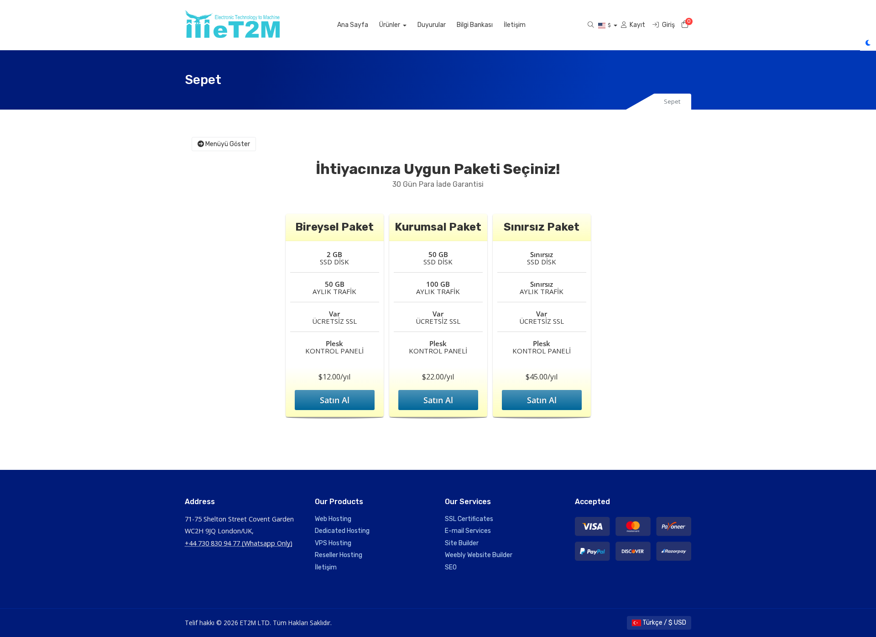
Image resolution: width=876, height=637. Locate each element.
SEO (451, 567)
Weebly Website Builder (478, 555)
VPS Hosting (333, 543)
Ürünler (390, 25)
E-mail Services (468, 531)
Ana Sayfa (352, 25)
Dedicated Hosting (342, 531)
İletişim (515, 25)
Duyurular (431, 25)
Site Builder (462, 543)
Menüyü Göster (227, 144)
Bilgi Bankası (475, 25)
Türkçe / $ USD (663, 622)
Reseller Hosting (338, 555)
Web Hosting (333, 519)
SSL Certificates (469, 519)
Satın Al (334, 400)
